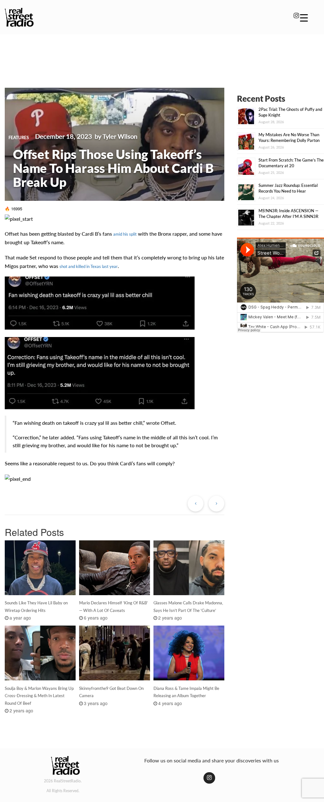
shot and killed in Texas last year (88, 266)
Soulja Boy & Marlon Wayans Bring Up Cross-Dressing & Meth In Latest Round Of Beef (39, 696)
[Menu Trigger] (304, 17)
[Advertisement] (162, 56)
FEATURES (19, 137)
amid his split (125, 234)
